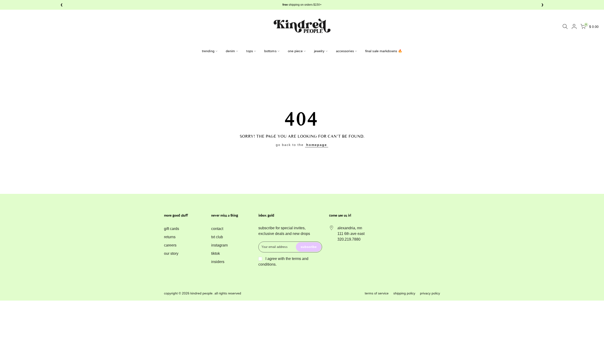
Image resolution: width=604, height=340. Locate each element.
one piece (295, 51)
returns (170, 237)
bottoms (270, 51)
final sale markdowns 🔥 (383, 51)
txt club (217, 237)
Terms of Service (377, 293)
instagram (219, 245)
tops (249, 51)
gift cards (171, 229)
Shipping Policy (404, 293)
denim (230, 51)
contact (217, 229)
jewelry (319, 51)
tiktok (215, 253)
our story (171, 253)
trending (208, 51)
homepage (316, 145)
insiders (217, 262)
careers (170, 245)
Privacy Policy (430, 293)
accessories (345, 51)
